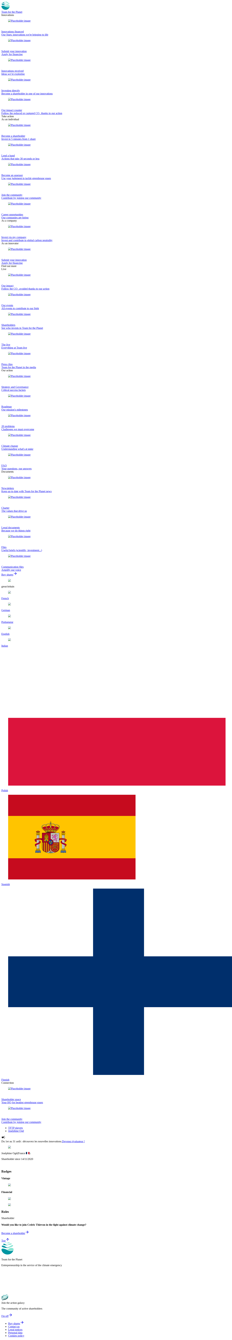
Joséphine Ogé (16, 1130)
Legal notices (15, 1329)
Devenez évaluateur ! (73, 1141)
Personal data (15, 1332)
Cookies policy (16, 1335)
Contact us (14, 1326)
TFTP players (15, 1127)
